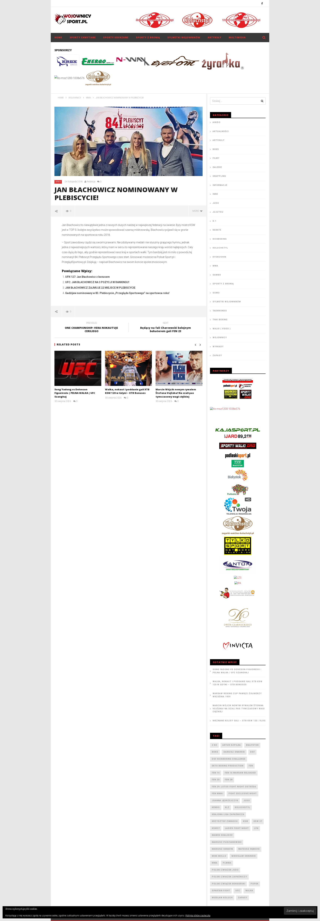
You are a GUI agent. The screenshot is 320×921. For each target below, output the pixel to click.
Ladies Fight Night (237, 828)
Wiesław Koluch (222, 897)
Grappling (219, 176)
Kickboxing (220, 239)
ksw (245, 821)
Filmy (216, 158)
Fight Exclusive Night (243, 793)
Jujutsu (218, 212)
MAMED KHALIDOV (222, 835)
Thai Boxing (220, 319)
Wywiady (218, 346)
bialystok (252, 745)
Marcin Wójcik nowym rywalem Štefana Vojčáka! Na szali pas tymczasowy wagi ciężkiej (176, 393)
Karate (217, 230)
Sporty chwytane (83, 37)
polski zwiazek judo (225, 870)
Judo (216, 203)
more (196, 211)
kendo (216, 807)
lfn (256, 828)
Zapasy (217, 355)
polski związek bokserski (228, 884)
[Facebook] (262, 3)
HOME (58, 37)
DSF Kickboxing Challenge (228, 759)
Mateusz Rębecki (249, 849)
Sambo (217, 275)
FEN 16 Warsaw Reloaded (240, 773)
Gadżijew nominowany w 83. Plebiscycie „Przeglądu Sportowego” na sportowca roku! (117, 293)
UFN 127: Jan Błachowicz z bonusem (87, 276)
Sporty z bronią (148, 37)
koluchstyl (242, 807)
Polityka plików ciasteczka (197, 915)
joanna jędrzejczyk (225, 800)
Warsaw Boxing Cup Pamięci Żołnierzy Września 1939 (237, 695)
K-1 (214, 221)
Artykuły (214, 37)
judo (247, 800)
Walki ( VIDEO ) (222, 328)
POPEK (254, 884)
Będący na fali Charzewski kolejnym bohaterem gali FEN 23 (165, 328)
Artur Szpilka (231, 745)
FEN (251, 766)
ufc (237, 890)
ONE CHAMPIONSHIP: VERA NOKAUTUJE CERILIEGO (91, 328)
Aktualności (221, 131)
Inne (215, 194)
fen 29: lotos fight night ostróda (234, 786)
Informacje (220, 185)
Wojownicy (220, 337)
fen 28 (228, 779)
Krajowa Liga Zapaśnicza (228, 814)
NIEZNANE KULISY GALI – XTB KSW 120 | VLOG (239, 720)
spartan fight (221, 890)
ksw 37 (258, 821)
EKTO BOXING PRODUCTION (227, 766)
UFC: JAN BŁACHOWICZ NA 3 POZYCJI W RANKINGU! (97, 282)
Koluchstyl (220, 248)
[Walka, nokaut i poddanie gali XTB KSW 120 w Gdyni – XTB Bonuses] (128, 368)
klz (227, 807)
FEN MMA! (217, 793)
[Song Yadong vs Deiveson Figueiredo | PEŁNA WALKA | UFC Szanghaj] (77, 368)
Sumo (216, 293)
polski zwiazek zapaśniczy (229, 877)
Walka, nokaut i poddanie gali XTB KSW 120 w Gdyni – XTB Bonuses (127, 391)
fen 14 (215, 773)
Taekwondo (220, 311)
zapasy (242, 897)
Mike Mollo (219, 856)
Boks (216, 149)
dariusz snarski (234, 752)
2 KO (214, 745)
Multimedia (237, 37)
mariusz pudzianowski (226, 842)
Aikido (216, 122)
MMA (58, 181)
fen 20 (215, 779)
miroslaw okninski (243, 856)
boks (215, 752)
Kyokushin (219, 257)
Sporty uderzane (116, 37)
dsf (252, 752)
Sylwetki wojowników (183, 37)
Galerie (217, 167)
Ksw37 (216, 828)
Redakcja (91, 181)
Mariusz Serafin (222, 849)
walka (249, 890)
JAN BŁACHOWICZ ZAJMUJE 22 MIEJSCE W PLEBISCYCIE (100, 287)
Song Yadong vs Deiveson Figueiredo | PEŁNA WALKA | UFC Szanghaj (74, 393)
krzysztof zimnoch (225, 821)
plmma (227, 863)
